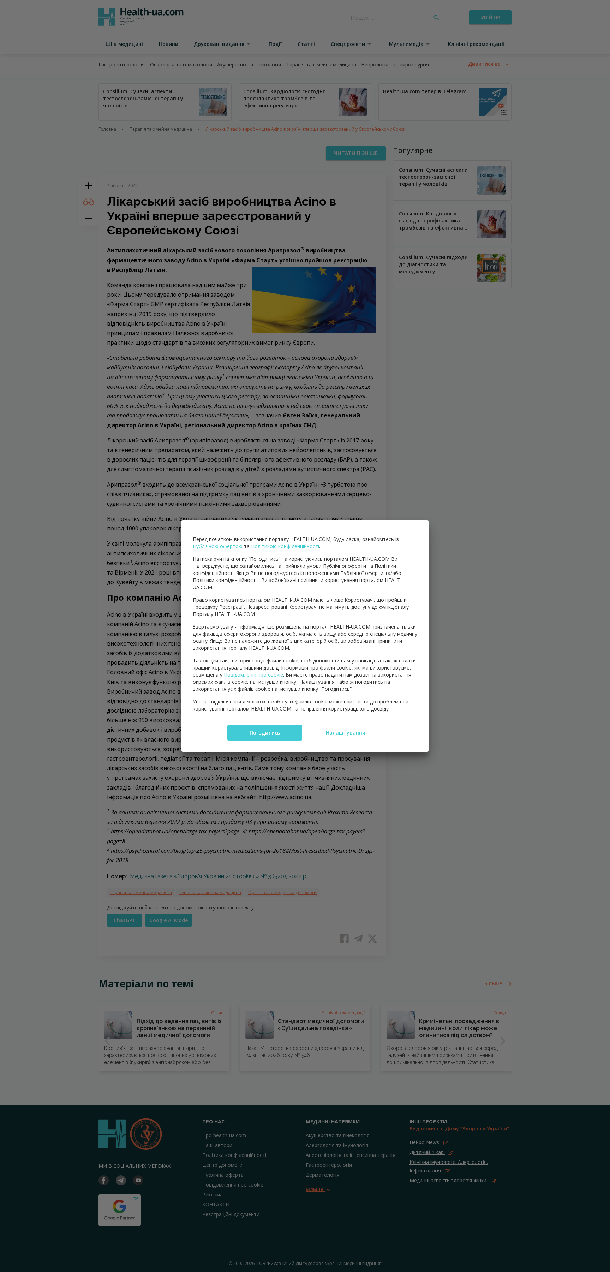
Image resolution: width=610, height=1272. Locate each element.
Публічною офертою (218, 546)
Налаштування (345, 732)
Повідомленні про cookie (253, 674)
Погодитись (265, 732)
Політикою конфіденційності (285, 546)
